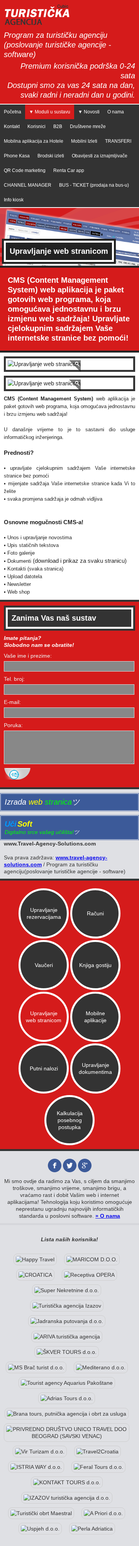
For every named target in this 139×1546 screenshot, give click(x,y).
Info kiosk (14, 200)
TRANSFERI (118, 141)
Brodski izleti (50, 156)
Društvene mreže (88, 126)
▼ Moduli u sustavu (49, 112)
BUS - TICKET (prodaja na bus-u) (94, 185)
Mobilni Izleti (84, 141)
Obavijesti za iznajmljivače (99, 156)
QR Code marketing (25, 170)
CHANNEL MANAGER (27, 185)
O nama (115, 112)
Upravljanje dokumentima (95, 1068)
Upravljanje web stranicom (43, 1016)
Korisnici (36, 126)
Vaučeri (44, 965)
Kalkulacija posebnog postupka (70, 1120)
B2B (57, 126)
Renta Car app (68, 170)
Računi (95, 913)
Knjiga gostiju (95, 965)
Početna (12, 112)
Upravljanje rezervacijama (44, 913)
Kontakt (12, 126)
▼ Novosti (89, 112)
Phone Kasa (17, 156)
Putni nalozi (44, 1068)
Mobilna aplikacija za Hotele (33, 141)
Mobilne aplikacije (95, 1016)
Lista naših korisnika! (69, 1239)
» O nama (107, 1216)
